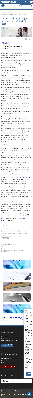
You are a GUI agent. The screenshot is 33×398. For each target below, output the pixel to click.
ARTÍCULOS (17, 261)
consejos (20, 233)
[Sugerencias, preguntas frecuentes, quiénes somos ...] (25, 1)
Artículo (10, 12)
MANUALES (17, 272)
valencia (4, 14)
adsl (20, 14)
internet (10, 14)
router (17, 236)
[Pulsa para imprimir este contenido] (29, 39)
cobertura (5, 236)
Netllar (5, 45)
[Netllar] (6, 43)
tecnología (12, 233)
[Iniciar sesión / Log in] (31, 2)
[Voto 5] (8, 225)
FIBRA (23, 236)
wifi (16, 14)
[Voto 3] (5, 225)
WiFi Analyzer (27, 177)
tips (26, 233)
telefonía (4, 233)
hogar (11, 236)
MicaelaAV (14, 244)
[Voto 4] (6, 225)
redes (24, 14)
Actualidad (4, 12)
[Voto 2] (3, 225)
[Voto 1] (2, 225)
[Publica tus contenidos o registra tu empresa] (28, 1)
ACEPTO (29, 374)
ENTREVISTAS (17, 283)
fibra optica (5, 238)
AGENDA (17, 294)
